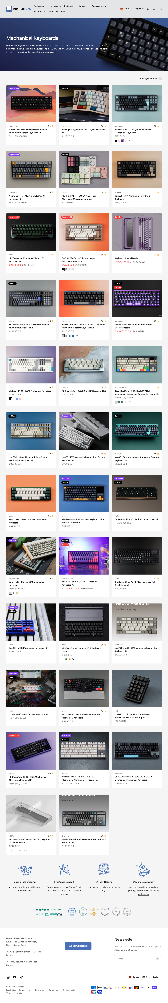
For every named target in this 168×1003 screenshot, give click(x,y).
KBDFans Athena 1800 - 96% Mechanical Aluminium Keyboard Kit (29, 326)
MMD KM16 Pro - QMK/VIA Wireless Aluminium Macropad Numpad (79, 197)
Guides (51, 11)
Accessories (98, 6)
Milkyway (65, 516)
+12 (24, 850)
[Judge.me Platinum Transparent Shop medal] (83, 911)
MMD (63, 192)
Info (63, 11)
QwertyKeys (13, 126)
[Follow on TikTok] (21, 977)
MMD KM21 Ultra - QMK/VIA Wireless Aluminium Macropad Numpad (132, 716)
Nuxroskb (65, 773)
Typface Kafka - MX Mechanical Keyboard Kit (136, 519)
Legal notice (11, 990)
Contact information (14, 993)
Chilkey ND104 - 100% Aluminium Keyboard (30, 391)
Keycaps (54, 6)
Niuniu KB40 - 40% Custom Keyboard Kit (29, 714)
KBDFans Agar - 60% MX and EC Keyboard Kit (84, 391)
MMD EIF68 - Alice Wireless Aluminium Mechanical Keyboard (81, 716)
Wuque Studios (120, 387)
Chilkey (11, 387)
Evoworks (65, 255)
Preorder (38, 11)
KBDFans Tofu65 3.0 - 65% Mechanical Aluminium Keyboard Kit (27, 779)
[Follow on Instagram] (8, 977)
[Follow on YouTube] (15, 977)
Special (82, 6)
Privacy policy (55, 990)
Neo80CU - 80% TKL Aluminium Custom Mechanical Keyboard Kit (28, 459)
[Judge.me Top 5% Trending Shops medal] (127, 911)
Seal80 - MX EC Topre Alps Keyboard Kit (28, 648)
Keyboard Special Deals (126, 258)
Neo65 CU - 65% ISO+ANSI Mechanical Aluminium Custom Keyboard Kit (28, 131)
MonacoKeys (119, 255)
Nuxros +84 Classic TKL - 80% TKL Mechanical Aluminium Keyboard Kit (80, 778)
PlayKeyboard (14, 579)
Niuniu (11, 711)
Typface (117, 516)
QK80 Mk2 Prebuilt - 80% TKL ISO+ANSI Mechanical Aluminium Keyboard (134, 778)
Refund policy (40, 990)
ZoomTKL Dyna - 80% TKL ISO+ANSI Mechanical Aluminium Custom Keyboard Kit (137, 393)
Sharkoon (118, 579)
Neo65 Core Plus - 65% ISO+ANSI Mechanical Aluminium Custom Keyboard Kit (84, 326)
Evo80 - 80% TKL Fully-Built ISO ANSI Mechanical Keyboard (133, 131)
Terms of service (26, 990)
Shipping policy (69, 990)
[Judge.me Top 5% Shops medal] (116, 911)
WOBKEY (118, 192)
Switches (68, 6)
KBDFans (12, 255)
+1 (129, 140)
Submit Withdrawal (78, 945)
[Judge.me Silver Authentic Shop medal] (105, 911)
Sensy (11, 645)
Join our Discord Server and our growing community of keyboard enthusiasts (143, 891)
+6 (77, 659)
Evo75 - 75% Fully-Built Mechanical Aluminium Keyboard (79, 260)
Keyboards (39, 6)
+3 (77, 335)
